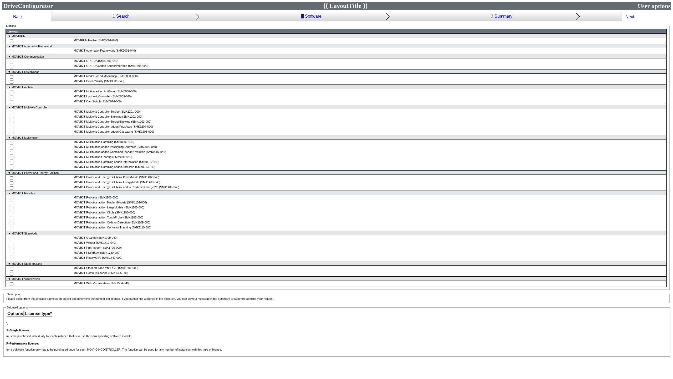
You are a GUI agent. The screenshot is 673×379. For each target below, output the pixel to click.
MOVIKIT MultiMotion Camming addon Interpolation (106, 161)
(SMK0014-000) (111, 101)
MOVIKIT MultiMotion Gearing (92, 156)
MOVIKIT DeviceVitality (88, 81)
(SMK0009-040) (121, 96)
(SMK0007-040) (156, 151)
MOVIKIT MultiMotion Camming (93, 141)
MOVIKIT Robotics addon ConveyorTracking (102, 227)
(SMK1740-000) (112, 257)
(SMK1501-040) (108, 60)
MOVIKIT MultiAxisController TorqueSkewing (102, 121)
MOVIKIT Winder (84, 242)
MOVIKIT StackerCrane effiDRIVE (95, 268)
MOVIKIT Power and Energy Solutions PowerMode (106, 177)
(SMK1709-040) (107, 237)
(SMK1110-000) (141, 227)
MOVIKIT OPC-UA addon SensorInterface (100, 65)
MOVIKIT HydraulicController (92, 96)
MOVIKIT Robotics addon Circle (94, 212)
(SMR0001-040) (108, 40)
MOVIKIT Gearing (85, 237)
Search (121, 16)
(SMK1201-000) (130, 111)
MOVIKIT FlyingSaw (86, 252)
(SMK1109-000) (140, 222)
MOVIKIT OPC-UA (85, 60)
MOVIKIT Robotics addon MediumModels (100, 202)
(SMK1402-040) (149, 177)
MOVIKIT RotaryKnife (87, 257)
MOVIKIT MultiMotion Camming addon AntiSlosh (104, 166)
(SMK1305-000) (118, 273)
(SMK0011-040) (122, 156)
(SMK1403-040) (150, 182)
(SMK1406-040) (169, 187)
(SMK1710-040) (106, 242)
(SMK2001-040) (126, 50)
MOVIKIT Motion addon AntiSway (95, 91)
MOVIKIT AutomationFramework (94, 50)
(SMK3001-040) (114, 81)
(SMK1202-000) (132, 116)
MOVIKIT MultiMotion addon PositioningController (105, 146)
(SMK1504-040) (119, 283)
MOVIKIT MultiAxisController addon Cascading (103, 131)
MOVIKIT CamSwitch (87, 101)
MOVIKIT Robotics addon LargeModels (99, 207)
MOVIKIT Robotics (86, 197)
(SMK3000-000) (128, 76)
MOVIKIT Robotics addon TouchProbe (98, 217)
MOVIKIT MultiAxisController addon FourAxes (103, 126)
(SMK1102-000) (137, 202)
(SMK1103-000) (134, 207)
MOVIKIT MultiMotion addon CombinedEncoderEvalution (109, 151)
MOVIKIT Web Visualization (91, 283)
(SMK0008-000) (126, 91)
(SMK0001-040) (124, 141)
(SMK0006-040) (147, 146)
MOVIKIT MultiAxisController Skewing (97, 116)
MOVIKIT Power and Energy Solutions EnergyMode (106, 182)
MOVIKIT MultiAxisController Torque (97, 111)
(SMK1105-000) (125, 212)
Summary (501, 16)
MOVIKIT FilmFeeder (87, 247)
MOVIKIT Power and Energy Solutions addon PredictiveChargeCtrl (116, 187)
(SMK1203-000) (141, 121)
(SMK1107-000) (133, 217)
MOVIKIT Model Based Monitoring (95, 76)
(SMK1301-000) (128, 268)
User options (654, 6)
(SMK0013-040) (145, 166)
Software (311, 16)
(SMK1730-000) (110, 252)
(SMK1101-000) (108, 197)
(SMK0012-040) (149, 161)
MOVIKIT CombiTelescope (91, 273)
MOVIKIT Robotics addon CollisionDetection (102, 222)
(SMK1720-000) (111, 247)
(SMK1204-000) (143, 126)
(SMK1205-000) (144, 131)
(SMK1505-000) (138, 65)
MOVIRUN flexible (85, 40)
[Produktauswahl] (6, 16)
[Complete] (667, 16)
